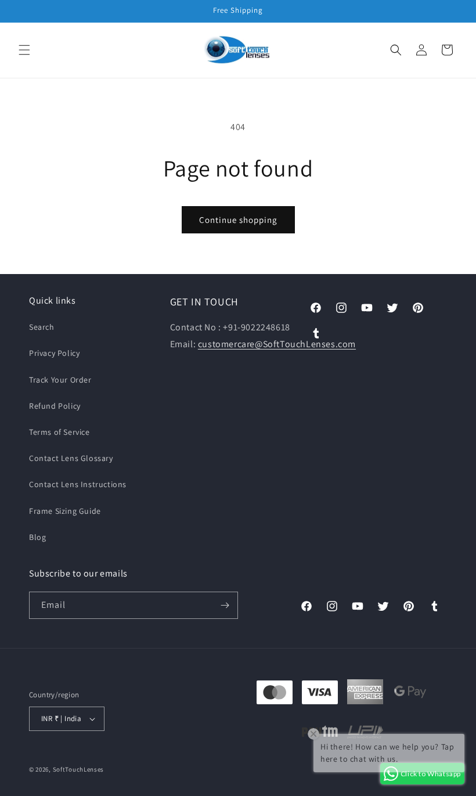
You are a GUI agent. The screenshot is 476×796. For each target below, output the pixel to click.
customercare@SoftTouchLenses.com (277, 344)
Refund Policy (55, 406)
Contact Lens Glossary (71, 458)
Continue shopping (238, 219)
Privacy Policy (54, 353)
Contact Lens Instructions (78, 484)
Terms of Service (59, 432)
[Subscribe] (224, 605)
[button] (24, 50)
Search (42, 327)
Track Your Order (60, 379)
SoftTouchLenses (78, 769)
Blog (37, 537)
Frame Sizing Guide (65, 511)
